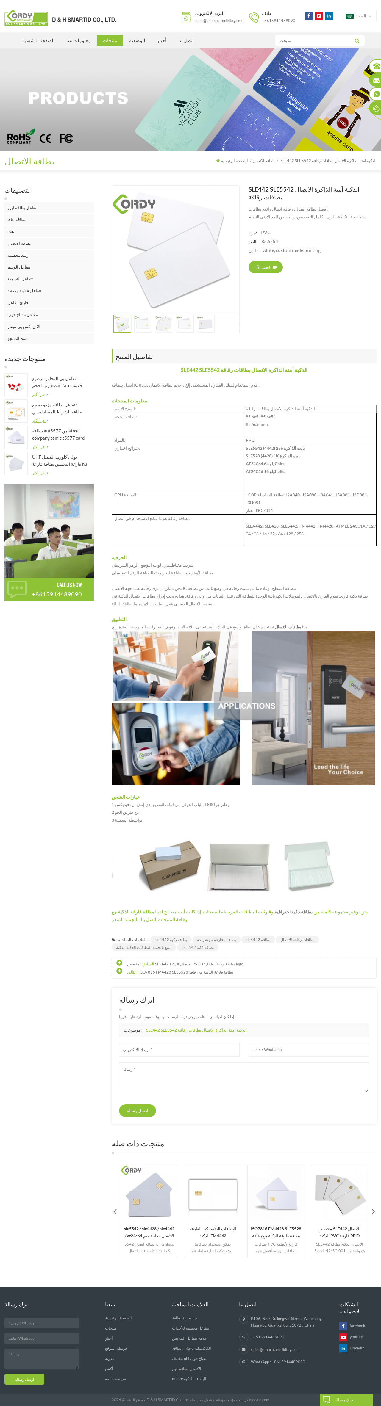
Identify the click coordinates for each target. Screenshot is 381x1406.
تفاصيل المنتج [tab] (134, 356)
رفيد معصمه (18, 255)
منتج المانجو (17, 338)
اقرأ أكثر (39, 394)
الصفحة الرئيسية (38, 40)
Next (373, 1211)
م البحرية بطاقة (184, 1318)
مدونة (109, 1358)
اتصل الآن (262, 267)
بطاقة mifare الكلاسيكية (191, 1348)
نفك (10, 231)
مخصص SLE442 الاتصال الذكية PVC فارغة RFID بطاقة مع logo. (185, 964)
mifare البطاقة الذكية (189, 1378)
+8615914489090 (278, 20)
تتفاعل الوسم (18, 266)
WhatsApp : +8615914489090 (278, 1362)
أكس (109, 1368)
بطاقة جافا (16, 219)
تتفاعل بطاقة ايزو (22, 207)
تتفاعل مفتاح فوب (22, 314)
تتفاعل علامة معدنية (24, 290)
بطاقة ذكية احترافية (293, 911)
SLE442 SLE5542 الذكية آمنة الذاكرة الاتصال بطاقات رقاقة (196, 1029)
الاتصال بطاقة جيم (186, 1368)
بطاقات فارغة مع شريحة (216, 939)
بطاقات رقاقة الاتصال (297, 939)
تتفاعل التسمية (20, 278)
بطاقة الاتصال (19, 243)
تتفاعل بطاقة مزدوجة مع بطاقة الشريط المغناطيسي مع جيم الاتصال (57, 408)
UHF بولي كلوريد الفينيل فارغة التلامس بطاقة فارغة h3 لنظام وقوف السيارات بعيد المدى (59, 461)
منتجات (110, 40)
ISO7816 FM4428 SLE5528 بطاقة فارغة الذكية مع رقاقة (186, 972)
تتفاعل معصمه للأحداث (190, 1328)
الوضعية (137, 40)
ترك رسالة (344, 1399)
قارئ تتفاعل (17, 302)
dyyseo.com (259, 1399)
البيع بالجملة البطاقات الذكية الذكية (144, 947)
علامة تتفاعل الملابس (189, 1338)
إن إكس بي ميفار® (23, 326)
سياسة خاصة (115, 1378)
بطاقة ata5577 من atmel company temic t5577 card (58, 434)
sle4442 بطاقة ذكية (171, 939)
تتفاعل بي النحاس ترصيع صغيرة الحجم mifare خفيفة (57, 382)
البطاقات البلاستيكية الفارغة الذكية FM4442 (164, 1232)
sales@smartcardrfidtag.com (219, 20)
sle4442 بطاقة (258, 939)
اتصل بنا (185, 40)
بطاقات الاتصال (288, 626)
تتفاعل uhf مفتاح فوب (189, 1358)
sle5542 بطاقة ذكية (198, 947)
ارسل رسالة (137, 1110)
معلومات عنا (78, 40)
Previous (115, 1211)
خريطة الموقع (116, 1348)
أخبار (161, 40)
